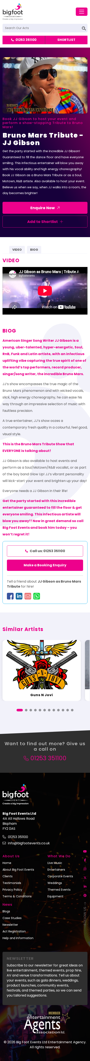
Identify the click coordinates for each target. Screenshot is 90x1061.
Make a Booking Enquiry (45, 565)
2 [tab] (26, 710)
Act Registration (14, 931)
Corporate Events (60, 876)
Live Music (55, 863)
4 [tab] (35, 710)
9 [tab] (58, 710)
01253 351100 (25, 40)
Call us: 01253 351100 (47, 551)
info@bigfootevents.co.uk (29, 843)
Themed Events (59, 890)
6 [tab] (44, 710)
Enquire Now (42, 207)
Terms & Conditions (17, 896)
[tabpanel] (42, 670)
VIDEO (17, 250)
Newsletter (10, 925)
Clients (8, 876)
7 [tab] (49, 710)
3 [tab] (31, 710)
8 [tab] (54, 710)
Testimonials (12, 883)
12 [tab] (72, 710)
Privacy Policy (12, 890)
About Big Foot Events (18, 870)
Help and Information (18, 938)
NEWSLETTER (20, 958)
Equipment (55, 896)
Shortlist (66, 40)
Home (7, 863)
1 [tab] (20, 710)
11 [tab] (67, 710)
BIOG (34, 250)
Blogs (6, 911)
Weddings (55, 883)
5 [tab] (40, 710)
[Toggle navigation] (81, 12)
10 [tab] (63, 710)
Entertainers (56, 870)
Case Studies (12, 918)
